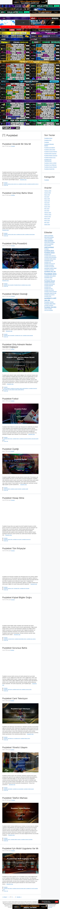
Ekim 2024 (46, 208)
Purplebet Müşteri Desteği (14, 294)
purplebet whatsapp (48, 305)
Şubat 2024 (47, 224)
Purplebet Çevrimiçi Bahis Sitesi (17, 193)
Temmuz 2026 (47, 190)
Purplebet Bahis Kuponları (50, 153)
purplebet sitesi (47, 296)
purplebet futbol (16, 438)
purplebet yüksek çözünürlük (26, 839)
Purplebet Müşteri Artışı (49, 157)
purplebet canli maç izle (49, 263)
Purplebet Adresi (48, 138)
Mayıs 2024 (47, 218)
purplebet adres (49, 250)
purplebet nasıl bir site (16, 689)
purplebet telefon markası (16, 839)
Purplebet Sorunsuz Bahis (14, 648)
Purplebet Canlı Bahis (49, 265)
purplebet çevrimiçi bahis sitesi (10, 234)
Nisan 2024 (47, 220)
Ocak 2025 (46, 202)
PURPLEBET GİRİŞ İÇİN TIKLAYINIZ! (30, 27)
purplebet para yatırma (31, 638)
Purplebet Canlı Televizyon (15, 698)
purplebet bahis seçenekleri (9, 335)
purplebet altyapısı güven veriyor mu (11, 183)
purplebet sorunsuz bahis (26, 689)
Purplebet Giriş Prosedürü (14, 243)
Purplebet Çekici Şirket (49, 149)
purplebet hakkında (48, 285)
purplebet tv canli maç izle (50, 299)
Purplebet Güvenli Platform (50, 151)
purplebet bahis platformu (50, 255)
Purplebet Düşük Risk (49, 169)
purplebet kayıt (47, 287)
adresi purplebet (48, 235)
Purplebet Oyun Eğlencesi (50, 165)
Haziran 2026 (47, 192)
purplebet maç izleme (49, 290)
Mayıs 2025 (47, 198)
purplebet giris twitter (20, 234)
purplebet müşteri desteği (28, 335)
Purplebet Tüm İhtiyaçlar (14, 548)
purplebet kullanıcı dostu (25, 738)
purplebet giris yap (18, 335)
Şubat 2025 (47, 200)
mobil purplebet (7, 388)
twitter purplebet (48, 308)
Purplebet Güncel (17, 284)
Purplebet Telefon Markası (14, 798)
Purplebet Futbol (10, 398)
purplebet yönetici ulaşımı (29, 788)
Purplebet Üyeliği (10, 449)
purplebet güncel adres (49, 282)
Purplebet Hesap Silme (13, 498)
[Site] (15, 45)
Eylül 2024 (46, 210)
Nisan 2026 (47, 194)
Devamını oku (23, 179)
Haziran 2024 (47, 216)
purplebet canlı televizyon (9, 738)
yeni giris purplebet (48, 310)
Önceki (4, 897)
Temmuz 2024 (47, 214)
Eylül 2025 (46, 196)
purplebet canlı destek (8, 788)
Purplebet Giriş (17, 588)
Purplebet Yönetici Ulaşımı (14, 747)
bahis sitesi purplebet (49, 237)
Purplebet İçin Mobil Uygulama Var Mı (20, 848)
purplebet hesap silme (8, 539)
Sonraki (19, 897)
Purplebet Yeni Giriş (50, 307)
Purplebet (5, 182)
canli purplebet (48, 238)
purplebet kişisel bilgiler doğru (20, 638)
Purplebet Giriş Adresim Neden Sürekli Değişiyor (17, 345)
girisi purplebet (48, 240)
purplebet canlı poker (8, 689)
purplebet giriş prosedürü (9, 284)
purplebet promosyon (26, 539)
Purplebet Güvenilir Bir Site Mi (16, 144)
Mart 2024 (46, 222)
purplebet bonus (7, 839)
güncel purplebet (48, 244)
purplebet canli (47, 262)
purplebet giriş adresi (22, 183)
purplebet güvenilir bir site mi (32, 183)
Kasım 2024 (47, 206)
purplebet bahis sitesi (8, 438)
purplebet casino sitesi (50, 268)
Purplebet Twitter (49, 302)
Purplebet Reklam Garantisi (50, 155)
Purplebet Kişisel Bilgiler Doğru (17, 597)
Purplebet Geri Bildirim (49, 147)
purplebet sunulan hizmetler (15, 488)
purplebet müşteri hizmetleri (50, 291)
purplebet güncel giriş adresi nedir (19, 888)
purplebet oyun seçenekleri (18, 788)
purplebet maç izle (48, 288)
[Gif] (30, 61)
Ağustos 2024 (47, 212)
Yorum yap (6, 185)
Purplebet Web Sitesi (49, 303)
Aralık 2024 (47, 204)
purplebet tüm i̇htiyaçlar (24, 588)
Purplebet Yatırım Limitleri (50, 163)
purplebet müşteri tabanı (30, 234)
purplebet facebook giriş (8, 588)
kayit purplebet (47, 245)
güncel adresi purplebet (49, 242)
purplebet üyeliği (25, 488)
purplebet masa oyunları (26, 284)
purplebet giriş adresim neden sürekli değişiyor (19, 388)
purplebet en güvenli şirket (9, 638)
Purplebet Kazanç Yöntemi (50, 167)
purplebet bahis (47, 254)
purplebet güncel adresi (49, 284)
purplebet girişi (17, 738)
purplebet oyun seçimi (17, 539)
